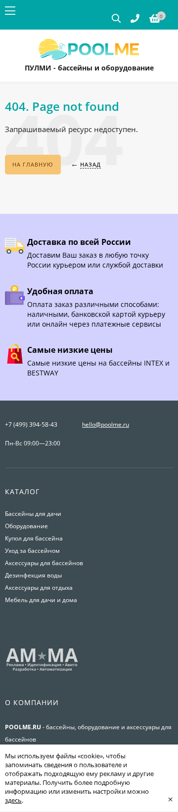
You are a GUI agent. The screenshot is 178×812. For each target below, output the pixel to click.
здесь (13, 800)
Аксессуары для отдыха (39, 587)
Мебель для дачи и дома (41, 600)
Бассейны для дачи (33, 513)
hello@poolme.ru (105, 424)
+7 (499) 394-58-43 (31, 424)
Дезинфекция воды (33, 575)
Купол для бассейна (34, 538)
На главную (32, 164)
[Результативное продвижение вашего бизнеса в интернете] (42, 670)
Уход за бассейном (32, 550)
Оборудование (26, 526)
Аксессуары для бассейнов (44, 563)
